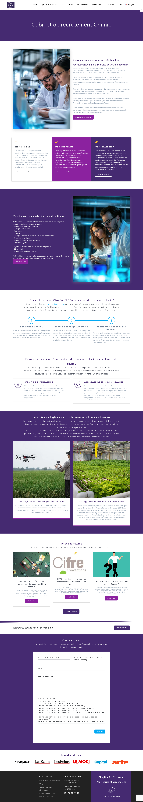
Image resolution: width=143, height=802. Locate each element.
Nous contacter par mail (83, 117)
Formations (97, 5)
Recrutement (67, 5)
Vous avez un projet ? (46, 796)
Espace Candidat (122, 627)
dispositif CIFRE (64, 588)
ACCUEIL (36, 5)
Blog (120, 5)
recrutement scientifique (54, 304)
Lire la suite (31, 601)
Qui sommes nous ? (49, 5)
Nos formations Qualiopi (48, 793)
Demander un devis (23, 172)
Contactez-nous (21, 261)
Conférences (82, 5)
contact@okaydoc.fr (71, 780)
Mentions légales (116, 796)
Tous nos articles (71, 611)
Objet (40, 668)
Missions (110, 5)
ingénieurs (87, 110)
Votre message (45, 677)
